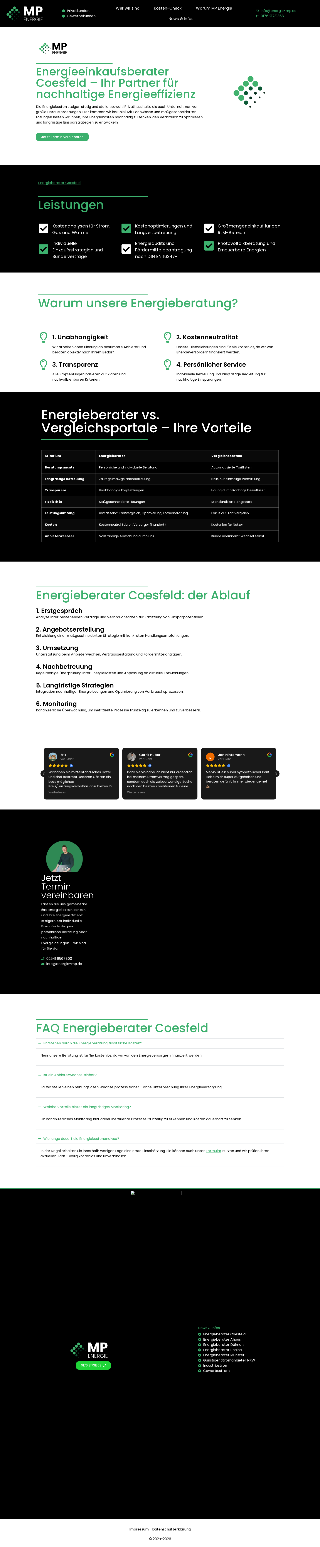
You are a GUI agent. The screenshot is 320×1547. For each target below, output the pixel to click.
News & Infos (209, 1327)
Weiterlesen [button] (57, 792)
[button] (276, 773)
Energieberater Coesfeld (59, 182)
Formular (213, 1150)
